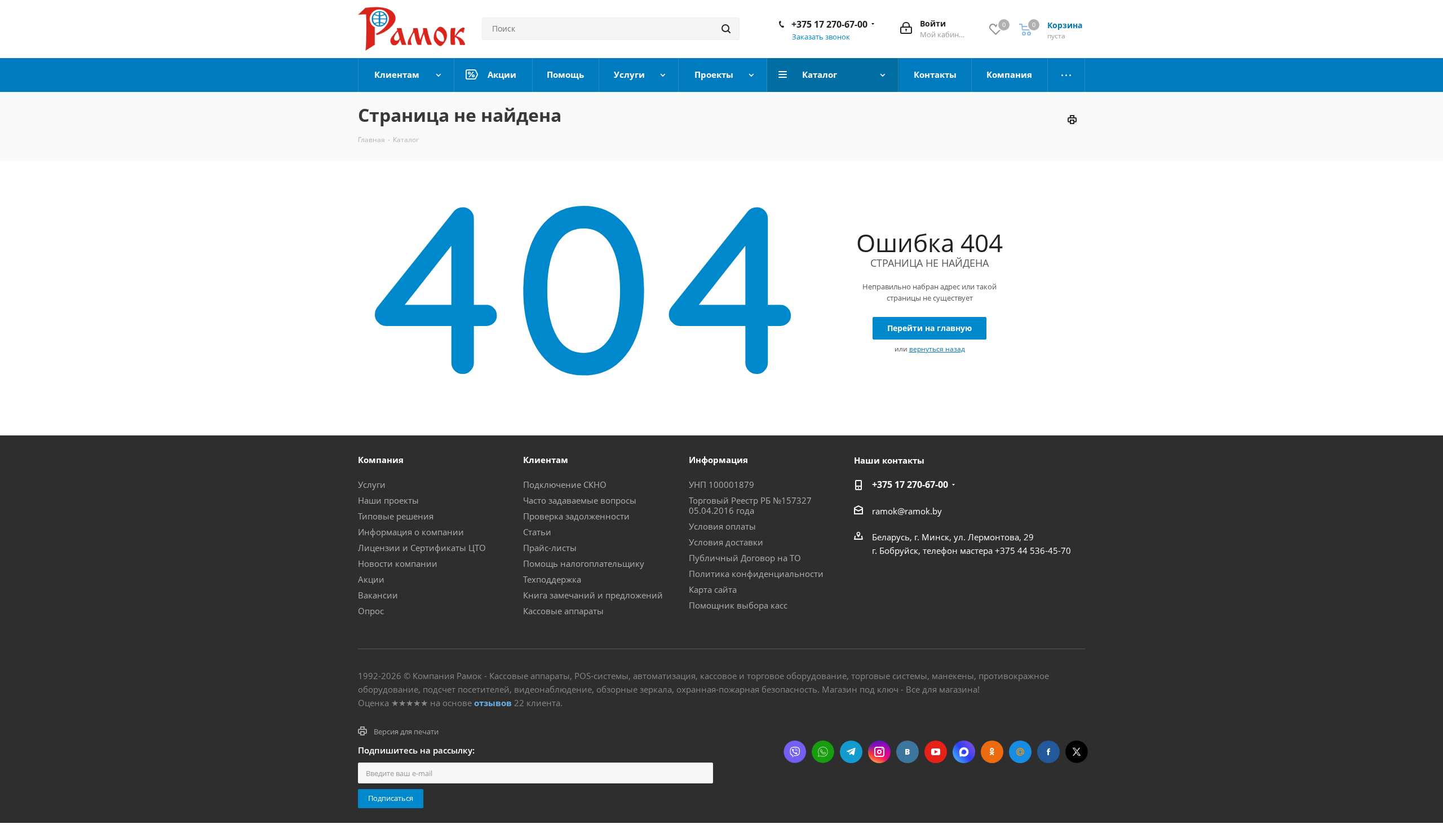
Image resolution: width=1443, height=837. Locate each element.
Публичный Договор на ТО (745, 557)
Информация (718, 459)
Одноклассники (992, 752)
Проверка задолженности (576, 516)
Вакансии (378, 595)
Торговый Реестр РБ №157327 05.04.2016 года (750, 505)
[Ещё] (1066, 75)
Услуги (372, 484)
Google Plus (1020, 752)
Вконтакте (907, 752)
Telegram (851, 752)
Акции (371, 579)
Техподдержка (552, 579)
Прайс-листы (550, 547)
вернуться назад (937, 349)
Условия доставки (726, 542)
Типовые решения (395, 516)
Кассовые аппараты (563, 610)
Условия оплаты (722, 526)
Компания (381, 459)
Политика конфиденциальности (756, 573)
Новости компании (397, 563)
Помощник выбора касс (738, 605)
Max (964, 752)
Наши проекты (388, 500)
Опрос (371, 610)
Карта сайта (713, 589)
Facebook (1048, 752)
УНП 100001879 (721, 484)
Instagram (879, 752)
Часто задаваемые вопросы (579, 500)
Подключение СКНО (565, 484)
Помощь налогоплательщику (583, 563)
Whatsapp (823, 752)
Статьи (537, 532)
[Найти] (726, 28)
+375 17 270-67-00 (829, 24)
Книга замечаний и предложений (593, 595)
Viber (795, 752)
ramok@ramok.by (907, 511)
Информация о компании (411, 532)
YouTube (935, 752)
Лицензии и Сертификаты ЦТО (422, 547)
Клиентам (545, 459)
